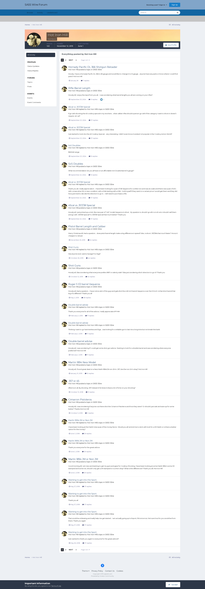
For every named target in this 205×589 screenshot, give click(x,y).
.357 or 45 (73, 381)
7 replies (85, 80)
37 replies (94, 120)
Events (30, 98)
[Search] (177, 12)
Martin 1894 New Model (82, 362)
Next (71, 60)
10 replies (90, 373)
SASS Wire (97, 70)
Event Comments (34, 102)
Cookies (119, 571)
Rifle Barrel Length (79, 88)
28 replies (87, 298)
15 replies (94, 156)
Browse (30, 13)
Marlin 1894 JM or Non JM (80, 420)
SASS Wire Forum (36, 4)
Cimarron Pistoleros (80, 399)
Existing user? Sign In (156, 5)
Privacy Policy (97, 571)
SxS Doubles (74, 145)
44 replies (91, 258)
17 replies (90, 316)
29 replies (87, 433)
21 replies (93, 99)
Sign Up (175, 5)
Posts (29, 86)
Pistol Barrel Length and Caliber (87, 226)
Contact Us (109, 571)
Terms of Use (56, 586)
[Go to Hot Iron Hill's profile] (64, 68)
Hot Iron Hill (73, 70)
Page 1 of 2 (85, 60)
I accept (174, 585)
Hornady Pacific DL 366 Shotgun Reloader (92, 67)
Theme (85, 571)
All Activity (31, 55)
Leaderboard (52, 13)
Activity (40, 13)
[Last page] (76, 60)
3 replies (90, 413)
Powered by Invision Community (102, 576)
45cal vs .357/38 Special (79, 107)
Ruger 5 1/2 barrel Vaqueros (84, 284)
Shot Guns (73, 247)
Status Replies (32, 71)
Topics (29, 82)
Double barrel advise (78, 305)
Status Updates (166, 12)
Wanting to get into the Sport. (82, 480)
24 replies (93, 240)
